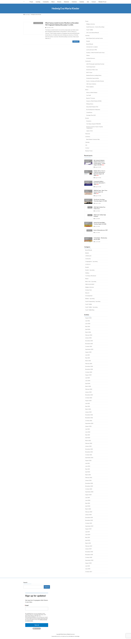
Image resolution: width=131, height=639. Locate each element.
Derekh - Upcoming (89, 270)
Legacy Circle (89, 130)
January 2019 (88, 548)
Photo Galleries (90, 86)
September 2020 (89, 491)
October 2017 (88, 571)
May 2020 (87, 503)
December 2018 (89, 551)
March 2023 (88, 409)
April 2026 (87, 329)
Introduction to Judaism (92, 46)
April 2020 (87, 506)
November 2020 (89, 486)
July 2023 (87, 403)
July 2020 (87, 497)
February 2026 (88, 335)
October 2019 (88, 523)
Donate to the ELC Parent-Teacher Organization (94, 127)
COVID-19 (87, 264)
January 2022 (88, 446)
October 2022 (88, 420)
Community (88, 61)
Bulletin (87, 253)
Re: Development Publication (93, 109)
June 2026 (87, 323)
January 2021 (88, 480)
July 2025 (87, 355)
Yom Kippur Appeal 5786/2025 (93, 123)
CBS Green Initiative (91, 83)
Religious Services (90, 24)
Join (86, 145)
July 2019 (87, 531)
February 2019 (88, 546)
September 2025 (89, 349)
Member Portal (88, 150)
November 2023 (89, 394)
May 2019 (87, 537)
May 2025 (87, 357)
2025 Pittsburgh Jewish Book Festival (95, 64)
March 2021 (88, 474)
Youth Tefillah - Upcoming (91, 307)
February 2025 (88, 363)
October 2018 (88, 557)
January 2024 (88, 392)
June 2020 (87, 500)
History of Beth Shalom (91, 92)
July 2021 (87, 463)
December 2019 (89, 517)
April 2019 (87, 540)
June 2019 (87, 534)
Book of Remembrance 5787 (101, 230)
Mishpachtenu (89, 104)
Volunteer (87, 133)
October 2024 (88, 372)
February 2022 (88, 443)
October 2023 (88, 397)
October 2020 (88, 489)
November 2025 (89, 343)
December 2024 (89, 366)
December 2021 (89, 449)
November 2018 (89, 554)
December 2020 (89, 483)
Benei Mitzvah (89, 44)
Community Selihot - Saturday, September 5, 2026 (99, 183)
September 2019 (89, 526)
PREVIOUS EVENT (89, 284)
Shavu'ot (87, 292)
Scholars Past (88, 290)
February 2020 (88, 511)
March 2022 (88, 440)
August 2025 (88, 352)
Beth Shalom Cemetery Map (93, 139)
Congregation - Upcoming (91, 261)
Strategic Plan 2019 (91, 115)
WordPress (59, 636)
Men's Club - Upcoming (90, 281)
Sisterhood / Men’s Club (92, 69)
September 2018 (89, 560)
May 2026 (87, 326)
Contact (87, 148)
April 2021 (87, 471)
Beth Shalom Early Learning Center (94, 38)
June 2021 (87, 466)
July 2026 (87, 320)
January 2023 (88, 412)
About (86, 89)
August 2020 (88, 494)
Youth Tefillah (89, 29)
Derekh (88, 41)
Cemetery (87, 136)
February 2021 (88, 477)
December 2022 (89, 414)
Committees (89, 112)
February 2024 (88, 389)
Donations (88, 121)
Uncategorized (88, 295)
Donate (87, 118)
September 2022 (89, 423)
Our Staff (88, 95)
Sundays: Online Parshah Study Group (95, 52)
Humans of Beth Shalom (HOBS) (93, 101)
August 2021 (88, 460)
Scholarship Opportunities (92, 78)
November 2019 (89, 520)
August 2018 (88, 563)
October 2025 (88, 346)
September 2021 (89, 457)
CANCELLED (88, 255)
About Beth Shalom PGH (92, 106)
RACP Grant (89, 72)
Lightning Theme (65, 636)
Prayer (86, 21)
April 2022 (87, 437)
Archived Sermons (90, 58)
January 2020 (88, 514)
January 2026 (88, 337)
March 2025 (88, 360)
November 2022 (89, 417)
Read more (76, 41)
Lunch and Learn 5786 (91, 49)
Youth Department (90, 66)
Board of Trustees (90, 98)
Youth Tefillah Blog (89, 310)
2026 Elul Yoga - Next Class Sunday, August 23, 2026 (100, 192)
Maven (86, 278)
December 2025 (89, 340)
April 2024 (87, 383)
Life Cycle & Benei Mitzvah (92, 32)
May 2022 (87, 434)
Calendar (87, 142)
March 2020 (88, 509)
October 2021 (88, 454)
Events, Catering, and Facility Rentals (95, 81)
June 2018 (87, 568)
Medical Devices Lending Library (93, 75)
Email (26, 605)
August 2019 (88, 528)
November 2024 (89, 369)
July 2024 (87, 377)
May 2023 (87, 406)
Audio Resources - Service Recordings (95, 27)
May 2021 (87, 469)
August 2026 (88, 318)
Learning (87, 35)
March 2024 (88, 386)
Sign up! (36, 625)
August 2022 (88, 426)
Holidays (87, 272)
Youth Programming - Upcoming (92, 301)
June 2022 (87, 432)
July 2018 (87, 566)
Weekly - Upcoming (89, 298)
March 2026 (88, 332)
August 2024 (88, 375)
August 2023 (88, 400)
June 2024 (87, 380)
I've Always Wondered (90, 275)
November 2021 (89, 452)
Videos (88, 55)
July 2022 (87, 429)
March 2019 (88, 543)
